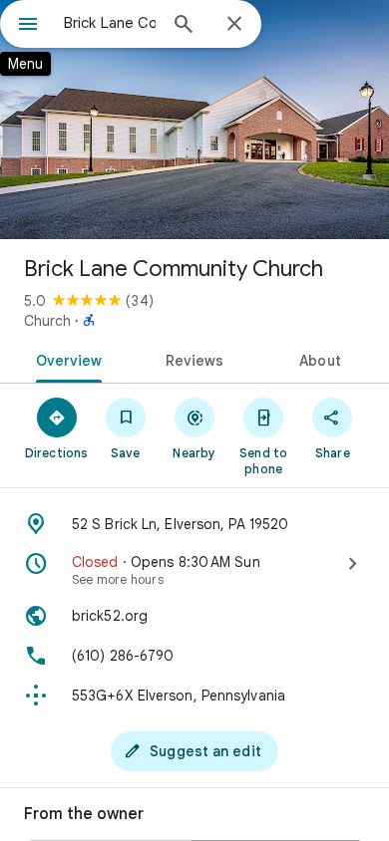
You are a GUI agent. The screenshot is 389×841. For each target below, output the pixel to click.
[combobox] (110, 23)
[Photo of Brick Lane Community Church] (194, 119)
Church (47, 321)
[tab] (65, 359)
